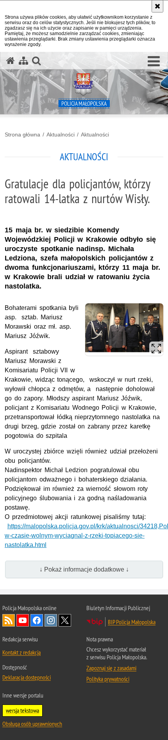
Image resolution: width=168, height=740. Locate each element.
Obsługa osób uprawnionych (32, 724)
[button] (154, 61)
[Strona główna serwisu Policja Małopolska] (10, 61)
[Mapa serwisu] (23, 61)
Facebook (36, 620)
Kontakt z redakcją (21, 652)
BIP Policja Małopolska (131, 622)
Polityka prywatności (107, 679)
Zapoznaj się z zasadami (111, 668)
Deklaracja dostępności (26, 677)
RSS (8, 620)
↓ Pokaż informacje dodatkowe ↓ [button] (84, 569)
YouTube (22, 620)
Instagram (51, 620)
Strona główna (22, 134)
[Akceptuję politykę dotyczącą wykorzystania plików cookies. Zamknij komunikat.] (157, 6)
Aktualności (60, 134)
